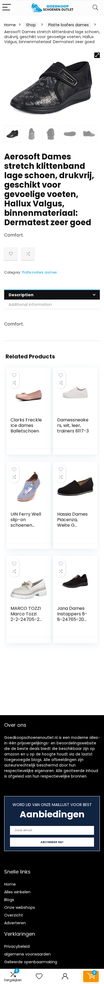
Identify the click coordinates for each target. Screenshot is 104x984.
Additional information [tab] (30, 304)
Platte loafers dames (68, 25)
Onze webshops (19, 907)
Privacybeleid (17, 946)
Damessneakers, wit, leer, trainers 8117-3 (73, 425)
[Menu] (6, 7)
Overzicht (13, 915)
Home (10, 25)
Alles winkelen (17, 892)
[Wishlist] (39, 976)
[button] (97, 55)
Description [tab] (21, 295)
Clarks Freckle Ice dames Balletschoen (26, 425)
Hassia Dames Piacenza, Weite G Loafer (72, 522)
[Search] (95, 7)
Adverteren (15, 923)
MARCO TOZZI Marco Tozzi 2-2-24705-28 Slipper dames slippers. (26, 619)
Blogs (9, 899)
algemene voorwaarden (27, 954)
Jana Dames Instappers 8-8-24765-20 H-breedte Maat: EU (72, 619)
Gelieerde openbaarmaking (30, 962)
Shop (31, 25)
